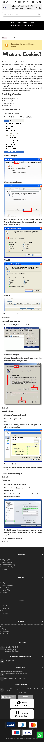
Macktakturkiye (6, 634)
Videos (4, 629)
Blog (3, 583)
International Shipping (8, 565)
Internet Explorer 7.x (11, 98)
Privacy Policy (6, 590)
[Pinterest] (24, 2)
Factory (4, 592)
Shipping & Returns (7, 560)
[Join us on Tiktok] (15, 2)
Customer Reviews (7, 585)
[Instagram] (28, 2)
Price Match (5, 588)
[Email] (4, 2)
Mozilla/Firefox (9, 103)
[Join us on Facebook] (11, 2)
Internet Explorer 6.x (11, 101)
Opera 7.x (7, 105)
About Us (5, 606)
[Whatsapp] (37, 2)
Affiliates (4, 569)
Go (39, 14)
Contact (4, 611)
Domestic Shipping (7, 567)
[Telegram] (32, 1)
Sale (3, 627)
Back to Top (6, 317)
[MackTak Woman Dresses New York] (22, 7)
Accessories (5, 631)
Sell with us (5, 608)
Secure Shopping (7, 562)
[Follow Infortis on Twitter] (7, 2)
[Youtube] (19, 2)
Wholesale (5, 613)
